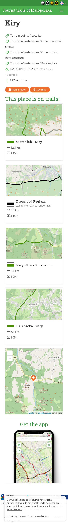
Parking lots (49, 63)
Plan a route (18, 89)
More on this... (14, 509)
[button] (33, 378)
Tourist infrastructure (24, 41)
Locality (36, 35)
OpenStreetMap (44, 412)
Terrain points (19, 35)
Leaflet (31, 412)
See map (41, 89)
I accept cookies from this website (28, 516)
